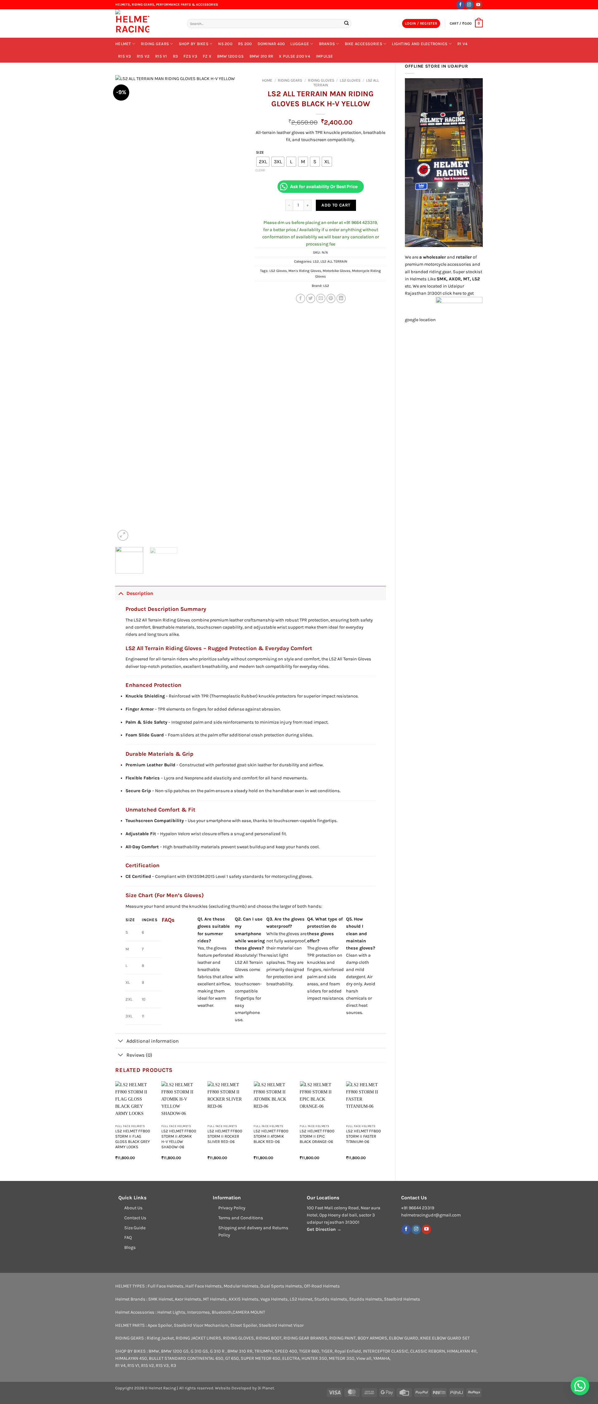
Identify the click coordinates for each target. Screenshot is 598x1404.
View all (363, 1358)
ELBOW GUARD (403, 1338)
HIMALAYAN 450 (131, 1358)
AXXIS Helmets (244, 1299)
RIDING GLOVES (321, 80)
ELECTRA (291, 1358)
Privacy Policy (231, 1208)
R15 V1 (161, 56)
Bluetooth (222, 1312)
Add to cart (335, 205)
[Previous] (125, 308)
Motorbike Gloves (336, 271)
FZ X (207, 56)
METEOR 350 (341, 1358)
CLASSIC (399, 1351)
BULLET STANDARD (167, 1358)
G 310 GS (199, 1351)
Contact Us (135, 1218)
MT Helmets (215, 1299)
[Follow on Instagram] (469, 4)
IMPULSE (324, 56)
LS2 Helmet (301, 1299)
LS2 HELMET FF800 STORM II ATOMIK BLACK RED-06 (271, 1136)
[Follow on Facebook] (460, 4)
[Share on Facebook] (300, 298)
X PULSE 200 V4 (294, 56)
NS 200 (225, 43)
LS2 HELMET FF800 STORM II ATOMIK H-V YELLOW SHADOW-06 (178, 1139)
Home (267, 80)
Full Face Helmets (165, 1286)
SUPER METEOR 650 (260, 1358)
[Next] (235, 308)
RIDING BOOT (269, 1338)
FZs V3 (190, 56)
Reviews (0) (139, 1055)
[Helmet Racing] (146, 23)
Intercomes (198, 1312)
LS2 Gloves (278, 271)
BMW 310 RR (261, 56)
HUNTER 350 (314, 1358)
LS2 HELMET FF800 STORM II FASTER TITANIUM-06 (363, 1136)
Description (139, 593)
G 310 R (217, 1351)
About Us (133, 1208)
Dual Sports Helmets (281, 1286)
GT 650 (232, 1358)
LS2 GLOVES (350, 80)
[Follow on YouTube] (478, 4)
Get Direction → (324, 1229)
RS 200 (245, 43)
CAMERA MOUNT (249, 1312)
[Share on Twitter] (311, 298)
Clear (260, 170)
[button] (421, 23)
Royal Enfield (348, 1351)
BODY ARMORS (372, 1338)
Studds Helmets (330, 1299)
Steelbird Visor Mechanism (201, 1325)
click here (452, 293)
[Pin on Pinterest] (331, 298)
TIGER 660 (309, 1351)
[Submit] (346, 23)
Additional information (152, 1041)
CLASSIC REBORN (427, 1351)
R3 (175, 56)
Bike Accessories (363, 43)
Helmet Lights (171, 1312)
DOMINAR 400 (271, 43)
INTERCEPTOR (376, 1351)
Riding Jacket (160, 1338)
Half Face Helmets (203, 1286)
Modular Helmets (241, 1286)
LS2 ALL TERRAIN (333, 261)
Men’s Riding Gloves (304, 271)
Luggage (299, 43)
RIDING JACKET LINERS (198, 1338)
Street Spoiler (243, 1325)
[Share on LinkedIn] (341, 298)
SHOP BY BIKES (193, 43)
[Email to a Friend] (320, 298)
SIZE (260, 152)
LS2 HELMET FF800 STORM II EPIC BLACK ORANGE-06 (317, 1136)
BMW (154, 1351)
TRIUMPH (263, 1351)
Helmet (123, 43)
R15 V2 (143, 56)
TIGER (327, 1351)
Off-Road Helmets (322, 1286)
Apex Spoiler (160, 1325)
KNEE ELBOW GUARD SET (445, 1338)
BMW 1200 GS (230, 56)
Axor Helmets (188, 1299)
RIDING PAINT (342, 1338)
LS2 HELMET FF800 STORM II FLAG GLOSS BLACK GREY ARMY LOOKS (132, 1139)
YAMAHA (381, 1358)
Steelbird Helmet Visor (281, 1325)
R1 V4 (462, 43)
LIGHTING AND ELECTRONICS (419, 43)
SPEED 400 (286, 1351)
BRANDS (327, 43)
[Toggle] (120, 593)
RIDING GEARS (155, 43)
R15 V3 (124, 56)
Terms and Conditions (240, 1218)
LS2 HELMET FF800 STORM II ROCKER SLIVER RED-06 (224, 1136)
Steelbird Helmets (402, 1299)
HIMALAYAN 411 (462, 1351)
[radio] (263, 161)
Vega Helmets (274, 1299)
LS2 (316, 261)
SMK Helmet (160, 1299)
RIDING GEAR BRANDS (305, 1338)
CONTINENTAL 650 (205, 1358)
